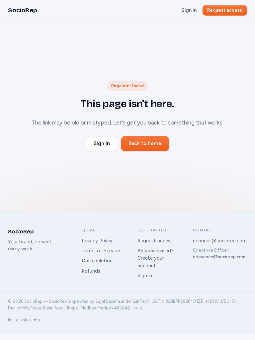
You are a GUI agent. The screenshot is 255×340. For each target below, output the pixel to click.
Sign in (189, 10)
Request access (224, 10)
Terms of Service (101, 251)
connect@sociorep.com (220, 241)
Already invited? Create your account (155, 258)
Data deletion (97, 261)
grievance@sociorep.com (219, 256)
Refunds (91, 271)
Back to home (144, 143)
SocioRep (22, 10)
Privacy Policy (97, 241)
